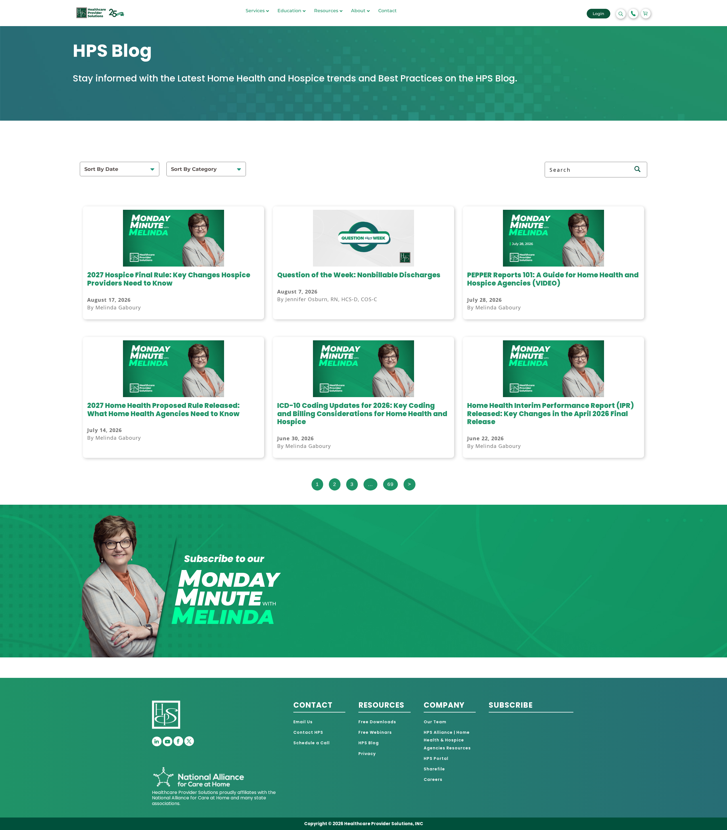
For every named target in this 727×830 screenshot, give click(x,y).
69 (390, 484)
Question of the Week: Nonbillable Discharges (358, 275)
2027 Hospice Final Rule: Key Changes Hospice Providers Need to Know (168, 279)
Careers (433, 779)
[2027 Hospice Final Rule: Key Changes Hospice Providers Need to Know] (173, 265)
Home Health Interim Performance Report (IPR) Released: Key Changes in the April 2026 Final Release (550, 414)
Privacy (367, 753)
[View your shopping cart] (646, 13)
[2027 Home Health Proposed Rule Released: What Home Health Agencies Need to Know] (173, 395)
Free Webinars (375, 732)
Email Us (303, 722)
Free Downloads (377, 722)
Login (598, 13)
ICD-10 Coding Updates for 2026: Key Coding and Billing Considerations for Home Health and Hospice (362, 414)
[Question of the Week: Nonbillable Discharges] (363, 265)
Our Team (435, 722)
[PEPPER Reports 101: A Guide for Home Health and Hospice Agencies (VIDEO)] (553, 265)
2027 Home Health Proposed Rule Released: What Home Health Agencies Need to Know (163, 409)
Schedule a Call (311, 743)
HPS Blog (368, 743)
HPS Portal (436, 758)
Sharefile (434, 769)
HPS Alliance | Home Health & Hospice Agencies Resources (447, 740)
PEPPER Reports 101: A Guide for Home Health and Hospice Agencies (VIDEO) (553, 279)
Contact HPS (308, 732)
